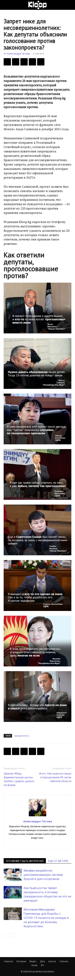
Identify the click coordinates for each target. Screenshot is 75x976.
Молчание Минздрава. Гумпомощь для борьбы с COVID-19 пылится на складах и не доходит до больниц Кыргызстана (46, 918)
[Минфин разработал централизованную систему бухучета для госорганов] (13, 875)
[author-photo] (37, 816)
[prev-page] (6, 935)
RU (42, 965)
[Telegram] (32, 61)
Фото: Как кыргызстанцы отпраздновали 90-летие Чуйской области (55, 777)
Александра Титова (18, 53)
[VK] (24, 61)
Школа (52, 961)
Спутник (63, 961)
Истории (21, 961)
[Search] (70, 5)
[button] (6, 5)
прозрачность (21, 735)
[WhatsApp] (40, 61)
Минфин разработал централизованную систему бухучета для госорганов (43, 875)
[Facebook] (7, 61)
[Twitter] (15, 61)
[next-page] (11, 935)
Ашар (34, 965)
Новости (8, 961)
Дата (42, 961)
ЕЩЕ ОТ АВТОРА (58, 861)
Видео (32, 961)
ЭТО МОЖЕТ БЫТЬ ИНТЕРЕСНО (25, 861)
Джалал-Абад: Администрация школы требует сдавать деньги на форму (19, 779)
